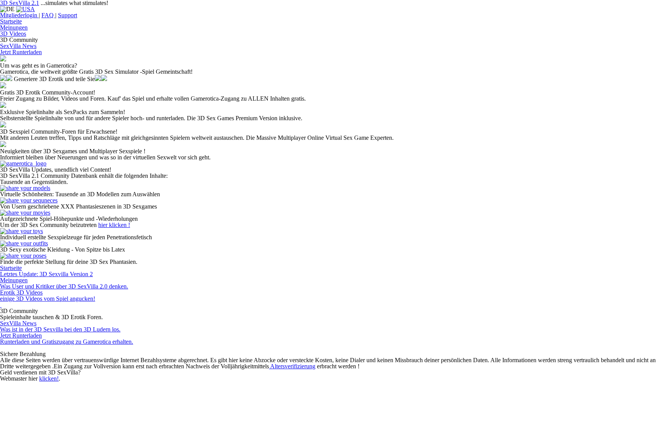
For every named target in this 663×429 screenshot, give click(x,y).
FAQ (48, 15)
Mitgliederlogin (19, 15)
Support (67, 15)
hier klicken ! (114, 225)
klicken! (49, 378)
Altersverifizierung (292, 366)
